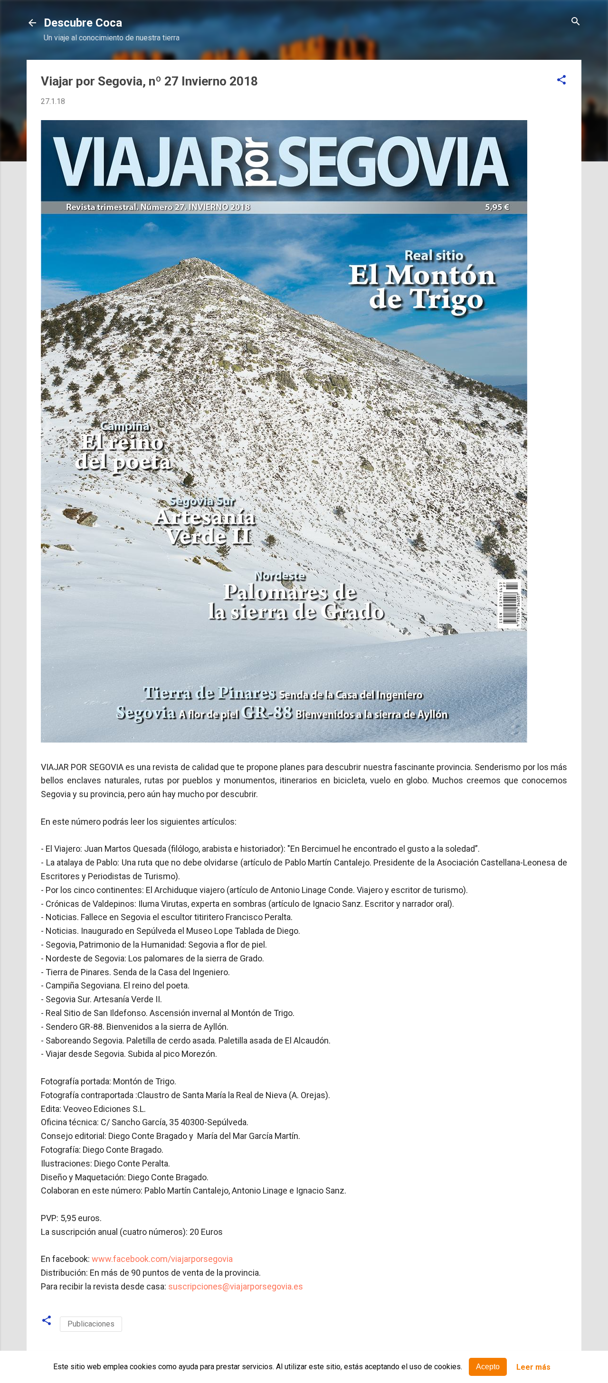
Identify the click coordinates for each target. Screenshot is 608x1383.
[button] (561, 80)
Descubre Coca (83, 22)
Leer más (533, 1367)
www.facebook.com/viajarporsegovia (162, 1259)
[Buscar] (575, 22)
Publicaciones (90, 1323)
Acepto (488, 1367)
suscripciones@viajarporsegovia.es (235, 1286)
